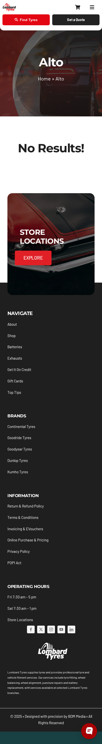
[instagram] (51, 629)
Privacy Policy (18, 551)
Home (44, 78)
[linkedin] (71, 629)
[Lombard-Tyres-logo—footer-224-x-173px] (52, 643)
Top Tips (14, 392)
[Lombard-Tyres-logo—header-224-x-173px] (9, 5)
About (12, 324)
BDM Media (77, 716)
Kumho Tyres (17, 472)
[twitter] (41, 629)
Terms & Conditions (22, 517)
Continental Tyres (21, 426)
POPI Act (14, 562)
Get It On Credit (19, 369)
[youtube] (61, 629)
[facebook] (31, 629)
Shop (11, 335)
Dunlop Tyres (17, 460)
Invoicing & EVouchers (25, 529)
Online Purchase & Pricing (28, 540)
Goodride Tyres (19, 437)
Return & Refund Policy (25, 506)
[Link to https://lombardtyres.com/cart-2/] (77, 7)
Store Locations (20, 619)
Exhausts (14, 358)
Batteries (14, 347)
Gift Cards (15, 381)
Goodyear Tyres (19, 449)
